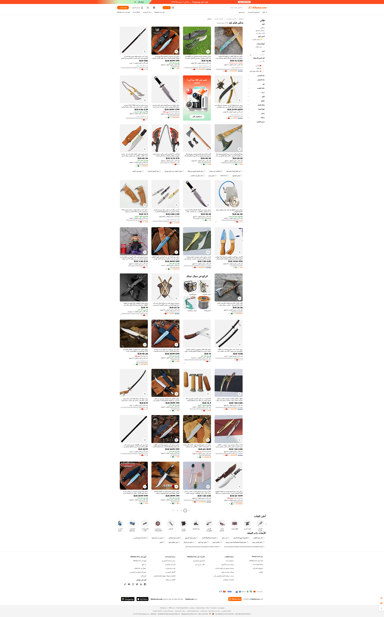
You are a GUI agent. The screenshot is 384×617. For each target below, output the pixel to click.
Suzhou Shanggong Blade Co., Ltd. (232, 220)
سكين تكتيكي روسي (257, 542)
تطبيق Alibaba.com (156, 599)
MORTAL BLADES (237, 312)
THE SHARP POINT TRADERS (202, 218)
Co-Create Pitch (258, 564)
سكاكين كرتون (216, 542)
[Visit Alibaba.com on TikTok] (125, 584)
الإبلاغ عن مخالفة (170, 579)
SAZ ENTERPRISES (173, 116)
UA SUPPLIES (175, 66)
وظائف (261, 572)
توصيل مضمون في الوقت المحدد (224, 568)
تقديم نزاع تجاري (170, 568)
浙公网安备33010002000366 (224, 614)
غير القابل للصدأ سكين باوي (233, 171)
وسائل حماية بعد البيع (228, 572)
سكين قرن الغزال (188, 542)
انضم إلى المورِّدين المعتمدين (138, 572)
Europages (221, 608)
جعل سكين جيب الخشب (196, 175)
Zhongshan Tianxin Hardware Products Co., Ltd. (165, 221)
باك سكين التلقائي (257, 538)
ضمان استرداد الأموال (227, 564)
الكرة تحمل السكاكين (174, 538)
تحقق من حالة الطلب (140, 568)
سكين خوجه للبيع (202, 542)
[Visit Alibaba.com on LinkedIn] (141, 584)
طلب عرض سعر (200, 564)
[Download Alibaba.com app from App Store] (142, 599)
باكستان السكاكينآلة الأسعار (209, 538)
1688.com (171, 608)
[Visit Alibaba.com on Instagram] (133, 584)
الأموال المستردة (170, 572)
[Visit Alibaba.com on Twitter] (137, 584)
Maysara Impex (174, 267)
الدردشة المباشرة (170, 564)
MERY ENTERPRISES (204, 162)
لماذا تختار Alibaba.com (256, 560)
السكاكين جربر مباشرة (215, 171)
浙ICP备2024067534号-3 (243, 614)
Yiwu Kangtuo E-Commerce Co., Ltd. (136, 118)
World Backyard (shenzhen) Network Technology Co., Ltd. (229, 69)
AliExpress (163, 608)
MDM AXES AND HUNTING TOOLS (232, 162)
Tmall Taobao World (182, 608)
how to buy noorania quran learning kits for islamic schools (202, 546)
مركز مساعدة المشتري (168, 560)
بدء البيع (144, 564)
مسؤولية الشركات (257, 568)
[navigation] (256, 265)
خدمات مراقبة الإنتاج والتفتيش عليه (224, 576)
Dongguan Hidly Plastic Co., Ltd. (138, 265)
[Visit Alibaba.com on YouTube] (129, 584)
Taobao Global (200, 608)
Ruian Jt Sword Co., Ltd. (235, 116)
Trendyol (213, 608)
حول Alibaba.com (257, 556)
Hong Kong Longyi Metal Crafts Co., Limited (197, 265)
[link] (381, 598)
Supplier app (189, 599)
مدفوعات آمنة (230, 560)
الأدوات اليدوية (219, 19)
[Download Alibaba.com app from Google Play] (127, 599)
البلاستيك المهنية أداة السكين (240, 538)
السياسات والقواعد (228, 579)
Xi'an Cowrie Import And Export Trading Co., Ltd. (134, 67)
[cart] (147, 8)
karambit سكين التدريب (140, 538)
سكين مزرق (211, 175)
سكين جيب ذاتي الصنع (157, 538)
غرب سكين (224, 538)
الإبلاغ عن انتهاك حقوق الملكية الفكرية (164, 576)
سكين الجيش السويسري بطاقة (195, 171)
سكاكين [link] (209, 19)
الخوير (161, 542)
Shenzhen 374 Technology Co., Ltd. (137, 220)
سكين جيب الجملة (137, 171)
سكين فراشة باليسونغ (190, 538)
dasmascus (223, 175)
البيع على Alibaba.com (139, 560)
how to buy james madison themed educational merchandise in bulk (243, 546)
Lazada (192, 608)
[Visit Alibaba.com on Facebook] (145, 584)
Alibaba (241, 19)
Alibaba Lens (255, 599)
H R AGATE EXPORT (236, 265)
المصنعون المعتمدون (199, 560)
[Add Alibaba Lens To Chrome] (235, 599)
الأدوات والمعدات (231, 19)
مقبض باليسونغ (236, 175)
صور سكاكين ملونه (173, 542)
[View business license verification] (210, 614)
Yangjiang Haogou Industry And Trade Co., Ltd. (134, 313)
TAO (207, 608)
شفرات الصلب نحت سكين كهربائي (173, 171)
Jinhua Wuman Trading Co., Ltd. (169, 162)
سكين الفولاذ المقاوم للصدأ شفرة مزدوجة (236, 542)
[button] (173, 7)
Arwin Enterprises (142, 164)
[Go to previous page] (189, 510)
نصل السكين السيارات (153, 171)
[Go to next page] (173, 510)
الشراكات (143, 576)
